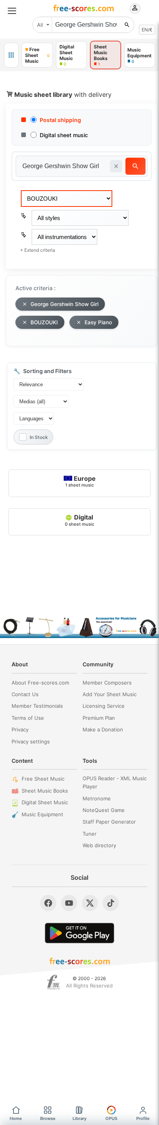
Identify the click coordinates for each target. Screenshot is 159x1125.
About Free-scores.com (40, 682)
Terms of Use (28, 718)
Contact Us (25, 694)
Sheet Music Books (45, 791)
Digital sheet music (64, 135)
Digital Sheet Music (45, 802)
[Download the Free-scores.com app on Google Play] (79, 933)
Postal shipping (60, 120)
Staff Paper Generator (109, 822)
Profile (143, 1118)
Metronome (97, 798)
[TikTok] (111, 903)
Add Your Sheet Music (110, 694)
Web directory (99, 845)
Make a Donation (103, 729)
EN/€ (147, 30)
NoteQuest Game (104, 810)
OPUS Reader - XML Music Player (115, 782)
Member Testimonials (37, 706)
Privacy (20, 729)
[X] (90, 903)
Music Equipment (42, 814)
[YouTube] (69, 903)
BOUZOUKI (44, 322)
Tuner (89, 834)
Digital (79, 519)
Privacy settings (31, 741)
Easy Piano (98, 322)
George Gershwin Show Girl (64, 304)
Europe (80, 481)
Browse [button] (48, 1118)
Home (16, 1118)
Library (79, 1118)
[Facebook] (48, 903)
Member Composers (107, 682)
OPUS (111, 1118)
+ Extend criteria (37, 250)
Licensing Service (104, 706)
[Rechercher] (127, 25)
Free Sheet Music (43, 779)
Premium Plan (99, 718)
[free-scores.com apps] (11, 55)
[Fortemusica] (53, 982)
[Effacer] (116, 166)
